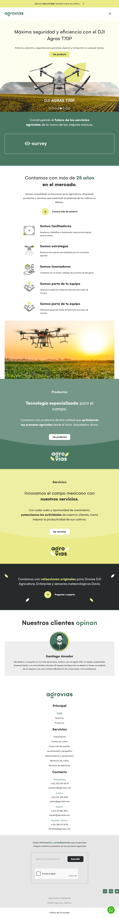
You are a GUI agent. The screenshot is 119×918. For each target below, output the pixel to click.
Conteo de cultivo (59, 741)
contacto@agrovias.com (59, 788)
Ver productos (59, 437)
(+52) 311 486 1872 (59, 811)
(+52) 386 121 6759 (59, 824)
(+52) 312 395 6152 (59, 797)
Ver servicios (59, 531)
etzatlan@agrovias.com (60, 829)
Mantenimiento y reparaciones (59, 756)
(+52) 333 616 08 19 (59, 783)
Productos (59, 723)
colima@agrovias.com (59, 801)
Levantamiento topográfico (59, 751)
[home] (14, 13)
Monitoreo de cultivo (59, 761)
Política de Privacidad (59, 912)
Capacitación (59, 737)
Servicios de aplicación (59, 765)
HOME (59, 713)
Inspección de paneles (59, 746)
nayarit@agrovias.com (59, 815)
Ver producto (59, 54)
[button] (110, 13)
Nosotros (59, 718)
